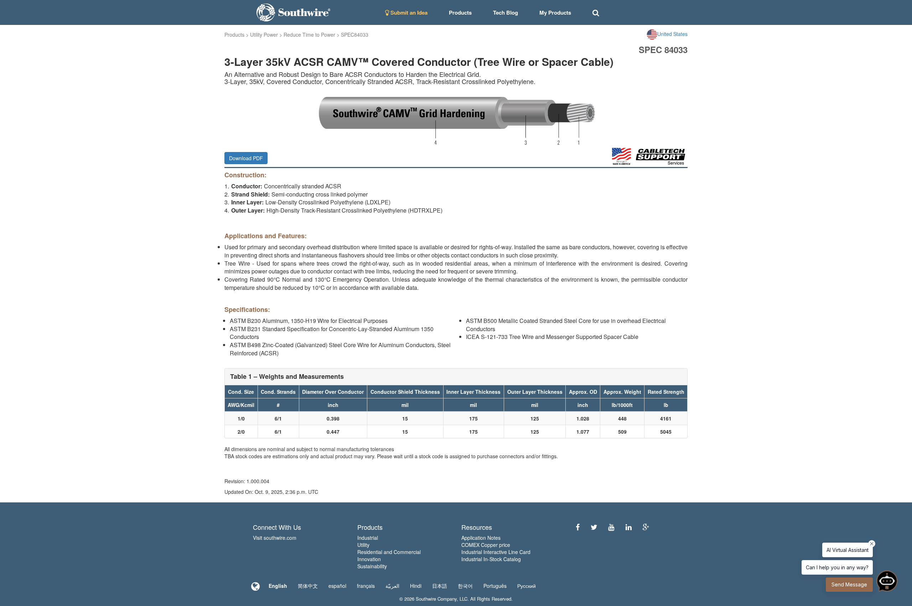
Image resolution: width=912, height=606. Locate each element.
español (337, 585)
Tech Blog (505, 12)
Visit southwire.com (274, 537)
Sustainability (372, 566)
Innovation (369, 559)
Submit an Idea (408, 12)
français (366, 585)
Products (234, 34)
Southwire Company (436, 598)
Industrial (367, 537)
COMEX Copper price (485, 544)
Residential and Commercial (389, 551)
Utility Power (264, 34)
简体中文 (308, 585)
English (278, 585)
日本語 (439, 585)
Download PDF (246, 158)
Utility (363, 544)
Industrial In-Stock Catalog (491, 559)
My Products (555, 12)
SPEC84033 (354, 34)
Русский (526, 585)
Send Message (849, 584)
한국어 (465, 585)
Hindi (415, 585)
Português (495, 585)
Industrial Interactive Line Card (495, 551)
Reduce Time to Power (309, 34)
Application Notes (481, 537)
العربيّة (392, 585)
